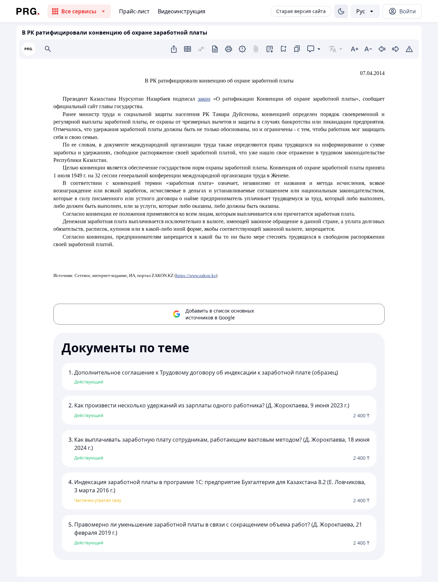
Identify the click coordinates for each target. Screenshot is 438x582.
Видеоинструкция (181, 11)
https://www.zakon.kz (196, 275)
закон (204, 99)
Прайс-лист (134, 11)
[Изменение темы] (341, 11)
